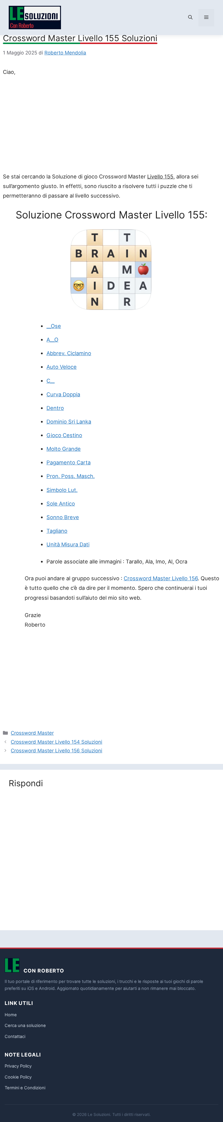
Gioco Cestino (64, 435)
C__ (50, 380)
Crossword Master (32, 733)
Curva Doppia (63, 394)
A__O (52, 339)
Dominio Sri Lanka (68, 421)
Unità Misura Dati (67, 544)
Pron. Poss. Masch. (70, 476)
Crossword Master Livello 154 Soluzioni (56, 742)
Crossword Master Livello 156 (161, 578)
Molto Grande (63, 449)
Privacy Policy (18, 1066)
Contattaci (15, 1036)
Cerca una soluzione (25, 1025)
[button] (190, 17)
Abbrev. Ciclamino (68, 353)
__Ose (53, 326)
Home (11, 1014)
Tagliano (56, 531)
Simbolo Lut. (62, 490)
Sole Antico (60, 503)
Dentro (55, 408)
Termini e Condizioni (25, 1087)
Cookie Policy (18, 1077)
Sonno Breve (62, 517)
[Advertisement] (111, 125)
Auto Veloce (61, 367)
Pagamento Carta (68, 462)
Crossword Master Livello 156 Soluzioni (56, 751)
